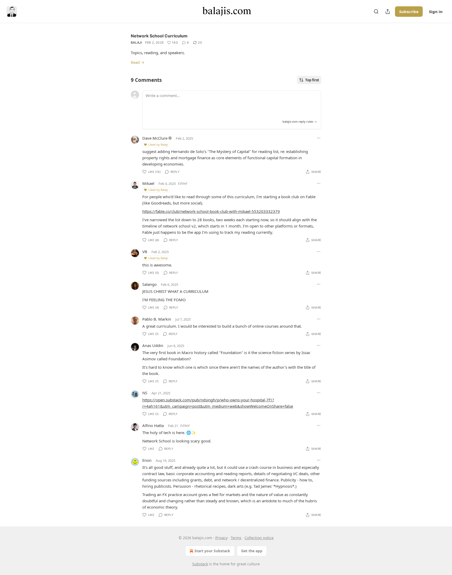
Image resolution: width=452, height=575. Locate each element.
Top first (312, 80)
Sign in (436, 11)
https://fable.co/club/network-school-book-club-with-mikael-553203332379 (211, 211)
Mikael (148, 183)
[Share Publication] (387, 11)
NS (144, 392)
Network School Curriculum (159, 35)
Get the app (251, 550)
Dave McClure (154, 138)
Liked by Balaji (158, 144)
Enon (146, 460)
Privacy (221, 537)
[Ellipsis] (318, 138)
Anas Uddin (152, 345)
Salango (149, 284)
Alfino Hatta (153, 425)
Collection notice (259, 537)
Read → (137, 62)
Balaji (136, 42)
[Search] (376, 11)
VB (144, 251)
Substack (200, 563)
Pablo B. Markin (156, 319)
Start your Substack (212, 550)
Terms (236, 537)
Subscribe (409, 11)
